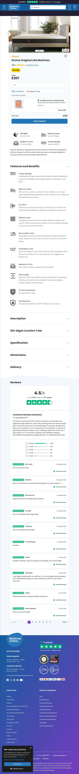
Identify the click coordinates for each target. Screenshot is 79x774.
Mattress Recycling (13, 710)
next (64, 622)
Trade (9, 736)
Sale (41, 696)
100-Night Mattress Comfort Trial (17, 706)
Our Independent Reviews (15, 713)
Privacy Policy (34, 758)
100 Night (24, 133)
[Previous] (9, 34)
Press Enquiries (12, 732)
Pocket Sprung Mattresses (48, 713)
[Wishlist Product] (65, 56)
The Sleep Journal (13, 723)
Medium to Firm (26, 142)
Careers (9, 729)
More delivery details (19, 95)
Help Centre (11, 742)
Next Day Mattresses (46, 726)
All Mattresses (44, 700)
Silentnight (43, 723)
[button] (25, 65)
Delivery (9, 703)
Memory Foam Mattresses (48, 716)
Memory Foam (54, 133)
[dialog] (17, 759)
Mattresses (15, 18)
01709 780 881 (13, 651)
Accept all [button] (17, 764)
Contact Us (10, 700)
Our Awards (11, 716)
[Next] (70, 34)
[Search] (32, 7)
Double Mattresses (46, 703)
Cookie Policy (21, 757)
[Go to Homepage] (14, 7)
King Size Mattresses (46, 706)
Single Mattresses (45, 710)
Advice (9, 696)
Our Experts (10, 719)
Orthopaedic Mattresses (48, 719)
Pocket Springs (54, 142)
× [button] (30, 748)
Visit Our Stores (12, 739)
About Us (10, 726)
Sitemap (46, 758)
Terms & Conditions (59, 755)
